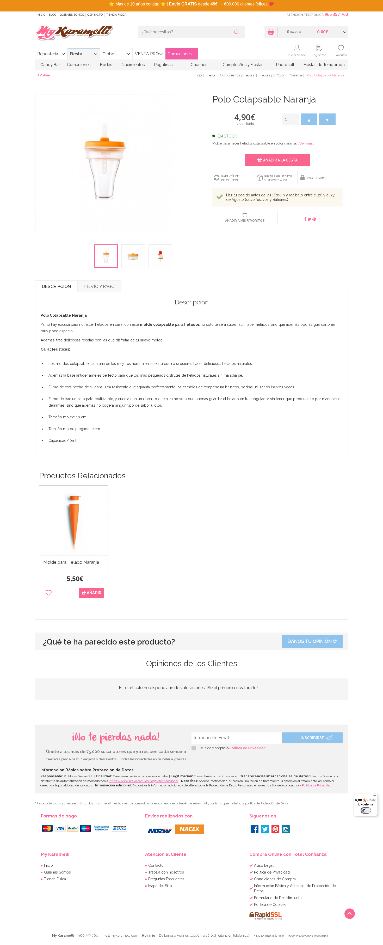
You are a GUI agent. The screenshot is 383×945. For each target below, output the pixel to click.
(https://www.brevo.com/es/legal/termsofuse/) (143, 781)
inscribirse (312, 738)
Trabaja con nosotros (166, 872)
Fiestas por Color (272, 75)
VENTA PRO (147, 53)
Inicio (41, 14)
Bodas (106, 64)
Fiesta (76, 53)
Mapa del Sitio (160, 886)
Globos (109, 53)
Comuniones (180, 53)
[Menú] (375, 797)
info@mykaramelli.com (120, 935)
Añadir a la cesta (280, 160)
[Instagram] (286, 829)
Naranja (296, 75)
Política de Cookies (270, 904)
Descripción (56, 286)
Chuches (199, 64)
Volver (45, 75)
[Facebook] (254, 829)
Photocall (285, 64)
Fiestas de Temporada (324, 64)
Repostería (47, 53)
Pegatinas (163, 64)
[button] (309, 119)
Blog (52, 14)
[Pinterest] (275, 829)
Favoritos (341, 55)
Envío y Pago (99, 286)
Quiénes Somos (72, 14)
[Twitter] (265, 829)
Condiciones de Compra (275, 879)
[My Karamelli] (74, 33)
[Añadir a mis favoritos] (48, 593)
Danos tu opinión (310, 641)
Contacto (95, 14)
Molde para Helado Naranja (71, 562)
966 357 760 (336, 14)
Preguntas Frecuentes (166, 879)
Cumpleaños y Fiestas (243, 64)
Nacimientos (133, 64)
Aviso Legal (264, 865)
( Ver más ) (306, 143)
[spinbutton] (290, 119)
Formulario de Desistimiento (278, 898)
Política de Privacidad (247, 748)
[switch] (366, 810)
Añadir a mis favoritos (245, 220)
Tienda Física (116, 14)
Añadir (93, 593)
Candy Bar (50, 64)
